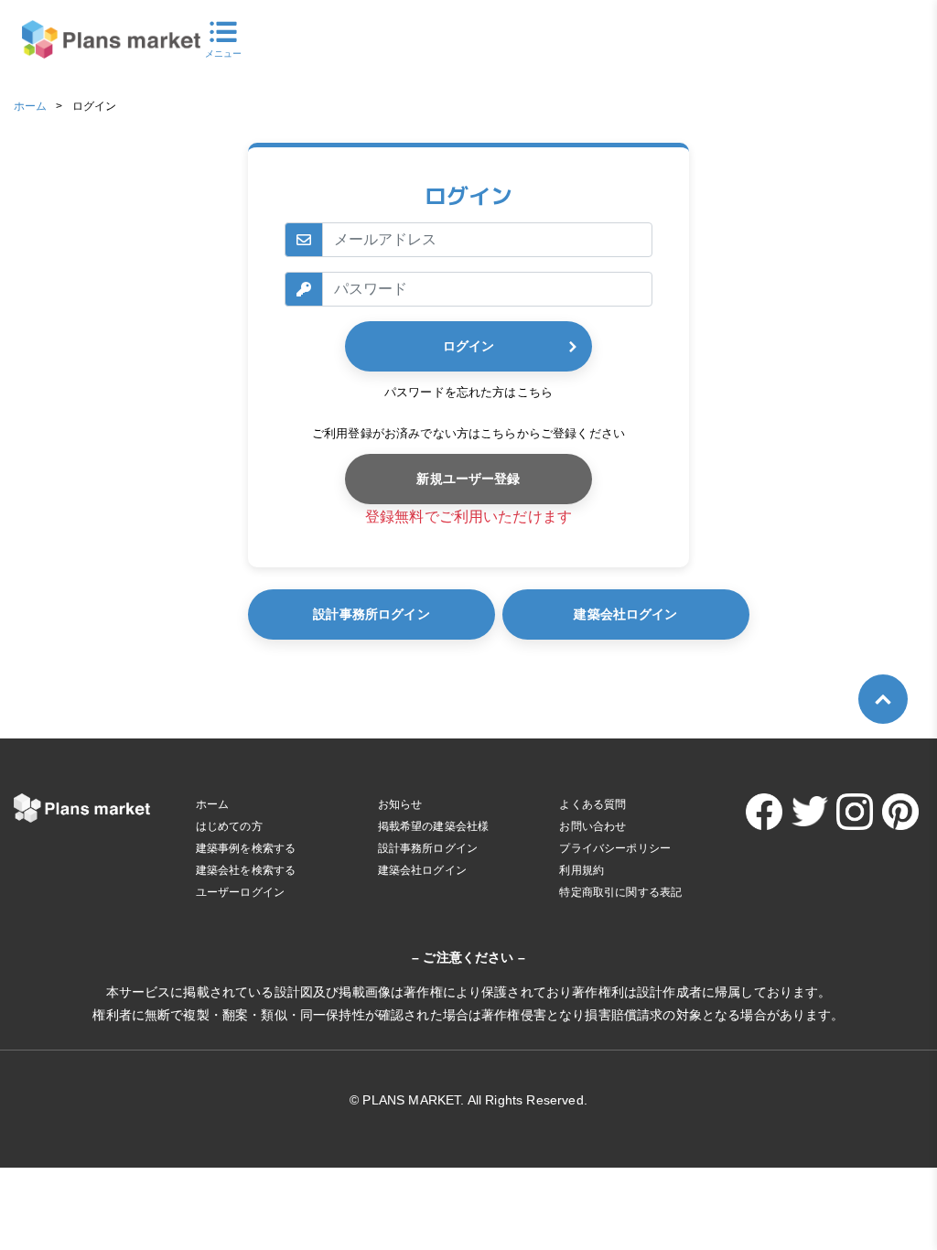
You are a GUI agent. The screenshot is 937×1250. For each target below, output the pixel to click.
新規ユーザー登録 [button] (468, 478)
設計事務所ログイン (371, 614)
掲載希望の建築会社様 (434, 826)
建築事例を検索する (246, 848)
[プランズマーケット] (100, 39)
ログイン (468, 346)
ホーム (30, 106)
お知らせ (400, 804)
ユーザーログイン (240, 892)
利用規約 (581, 870)
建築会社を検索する (246, 870)
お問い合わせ (592, 826)
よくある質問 (592, 804)
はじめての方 (229, 826)
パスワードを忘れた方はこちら (468, 392)
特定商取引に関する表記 (620, 892)
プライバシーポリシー (615, 848)
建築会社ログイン (625, 614)
